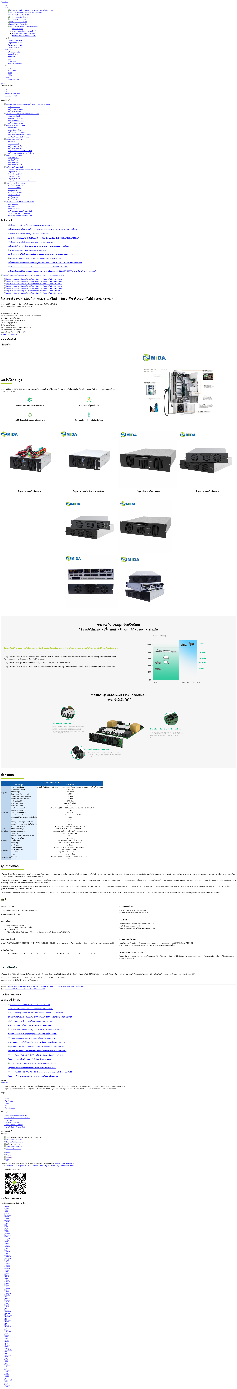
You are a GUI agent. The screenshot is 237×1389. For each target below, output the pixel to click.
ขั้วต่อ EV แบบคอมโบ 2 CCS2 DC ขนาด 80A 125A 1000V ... (31, 1025)
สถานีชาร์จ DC (71, 1166)
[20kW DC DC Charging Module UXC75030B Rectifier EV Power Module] (40, 1072)
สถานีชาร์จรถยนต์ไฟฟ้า (35, 1166)
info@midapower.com (16, 1142)
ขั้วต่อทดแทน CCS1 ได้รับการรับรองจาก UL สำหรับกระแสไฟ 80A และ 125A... (37, 1042)
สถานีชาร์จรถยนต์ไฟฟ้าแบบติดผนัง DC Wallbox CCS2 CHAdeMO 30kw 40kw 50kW (40, 254)
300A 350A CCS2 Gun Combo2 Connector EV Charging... (30, 1009)
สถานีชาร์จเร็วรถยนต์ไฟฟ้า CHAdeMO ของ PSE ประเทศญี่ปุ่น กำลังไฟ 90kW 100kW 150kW (43, 238)
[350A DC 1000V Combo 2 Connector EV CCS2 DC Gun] (35, 1013)
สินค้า (6, 91)
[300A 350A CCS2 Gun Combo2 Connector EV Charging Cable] (29, 1005)
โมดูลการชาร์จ (61, 1166)
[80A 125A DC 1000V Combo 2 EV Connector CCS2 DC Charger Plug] (31, 1021)
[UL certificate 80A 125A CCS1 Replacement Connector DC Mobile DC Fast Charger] (32, 1038)
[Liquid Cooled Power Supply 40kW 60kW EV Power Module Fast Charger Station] (36, 1046)
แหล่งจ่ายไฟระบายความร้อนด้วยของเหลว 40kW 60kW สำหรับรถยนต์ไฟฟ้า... (37, 1051)
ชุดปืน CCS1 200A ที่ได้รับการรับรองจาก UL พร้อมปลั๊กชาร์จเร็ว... (32, 1034)
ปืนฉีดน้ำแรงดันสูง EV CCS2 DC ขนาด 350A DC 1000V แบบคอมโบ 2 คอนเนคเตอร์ (40, 1017)
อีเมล (17, 334)
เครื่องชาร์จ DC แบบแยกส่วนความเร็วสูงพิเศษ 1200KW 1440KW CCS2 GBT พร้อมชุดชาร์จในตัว (45, 263)
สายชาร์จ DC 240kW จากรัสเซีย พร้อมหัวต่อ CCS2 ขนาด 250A (25, 989)
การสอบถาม (5, 334)
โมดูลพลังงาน (22, 1166)
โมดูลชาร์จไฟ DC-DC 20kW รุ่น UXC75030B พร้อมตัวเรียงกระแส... (33, 1076)
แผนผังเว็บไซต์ (60, 1163)
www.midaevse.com (15, 1149)
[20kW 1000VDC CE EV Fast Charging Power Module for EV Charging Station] (32, 1063)
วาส (10, 334)
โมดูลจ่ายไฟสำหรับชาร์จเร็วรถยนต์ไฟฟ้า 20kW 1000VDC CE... (32, 1068)
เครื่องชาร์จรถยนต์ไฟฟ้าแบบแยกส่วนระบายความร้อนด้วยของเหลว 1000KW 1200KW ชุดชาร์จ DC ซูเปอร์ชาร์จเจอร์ (52, 271)
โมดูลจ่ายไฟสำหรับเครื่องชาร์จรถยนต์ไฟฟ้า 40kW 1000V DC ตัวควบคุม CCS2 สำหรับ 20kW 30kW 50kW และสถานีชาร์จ (45, 986)
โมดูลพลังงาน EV (49, 1166)
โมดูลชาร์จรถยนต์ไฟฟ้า (12, 93)
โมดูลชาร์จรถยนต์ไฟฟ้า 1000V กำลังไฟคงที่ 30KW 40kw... (30, 1059)
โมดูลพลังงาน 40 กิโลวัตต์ (9, 1166)
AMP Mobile (70, 1163)
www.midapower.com (15, 1146)
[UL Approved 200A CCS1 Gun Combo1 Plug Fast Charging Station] (35, 1029)
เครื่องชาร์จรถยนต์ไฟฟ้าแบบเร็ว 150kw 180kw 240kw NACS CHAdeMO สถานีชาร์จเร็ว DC (43, 229)
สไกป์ (14, 334)
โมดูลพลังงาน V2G (10, 96)
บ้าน (5, 89)
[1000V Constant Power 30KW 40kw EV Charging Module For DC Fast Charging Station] (35, 1055)
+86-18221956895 (17, 1139)
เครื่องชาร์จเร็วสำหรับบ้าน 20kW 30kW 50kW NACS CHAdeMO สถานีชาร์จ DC (39, 246)
